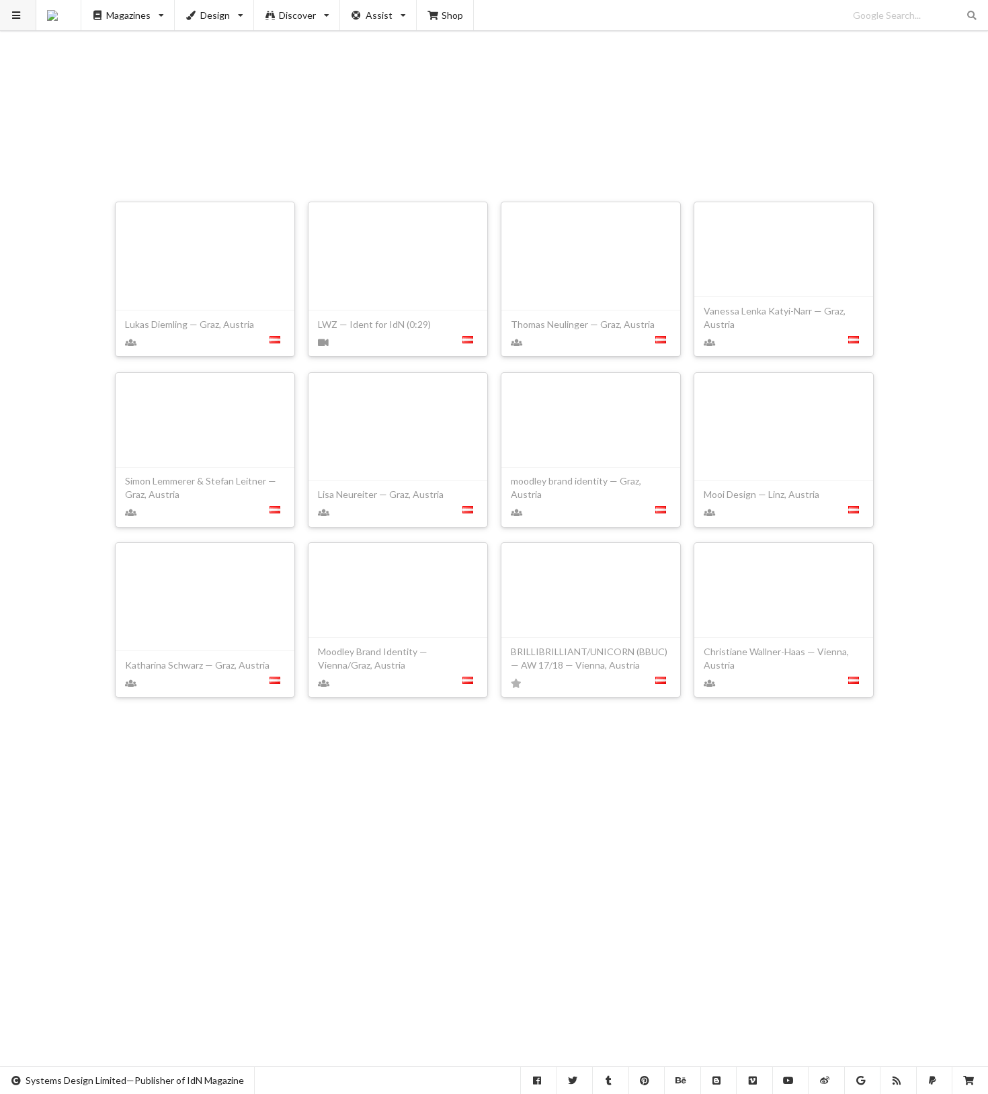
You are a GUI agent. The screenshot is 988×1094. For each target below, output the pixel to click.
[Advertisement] (494, 94)
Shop (452, 15)
